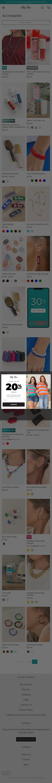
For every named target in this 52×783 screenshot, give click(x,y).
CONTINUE (13, 404)
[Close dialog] (49, 376)
